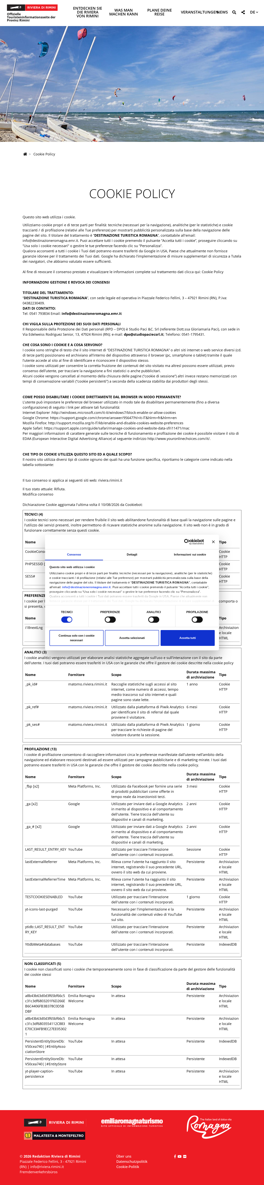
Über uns (123, 1156)
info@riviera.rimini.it (47, 1166)
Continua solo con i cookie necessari (77, 638)
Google (74, 803)
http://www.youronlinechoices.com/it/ (178, 438)
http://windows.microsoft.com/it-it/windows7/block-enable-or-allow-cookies (114, 412)
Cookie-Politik (127, 1166)
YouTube (75, 849)
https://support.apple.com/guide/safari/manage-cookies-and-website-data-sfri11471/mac (117, 428)
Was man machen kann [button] (123, 12)
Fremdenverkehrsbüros (39, 1172)
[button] (234, 13)
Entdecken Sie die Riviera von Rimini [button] (87, 12)
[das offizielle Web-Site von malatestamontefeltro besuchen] (55, 1138)
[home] (25, 154)
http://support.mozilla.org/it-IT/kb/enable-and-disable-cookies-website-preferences (115, 423)
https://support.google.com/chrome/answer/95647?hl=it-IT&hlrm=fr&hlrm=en (113, 417)
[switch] (110, 620)
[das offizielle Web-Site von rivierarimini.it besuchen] (55, 1120)
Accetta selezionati (132, 638)
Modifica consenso (38, 494)
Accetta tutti (187, 638)
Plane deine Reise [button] (159, 12)
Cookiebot (133, 504)
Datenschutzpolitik (131, 1161)
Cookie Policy (212, 271)
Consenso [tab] (74, 554)
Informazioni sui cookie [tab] (190, 554)
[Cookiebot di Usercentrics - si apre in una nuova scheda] (187, 542)
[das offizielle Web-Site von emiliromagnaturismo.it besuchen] (131, 1123)
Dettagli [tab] (132, 554)
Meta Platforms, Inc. (84, 786)
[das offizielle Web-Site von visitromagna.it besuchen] (208, 1127)
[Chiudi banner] (213, 541)
